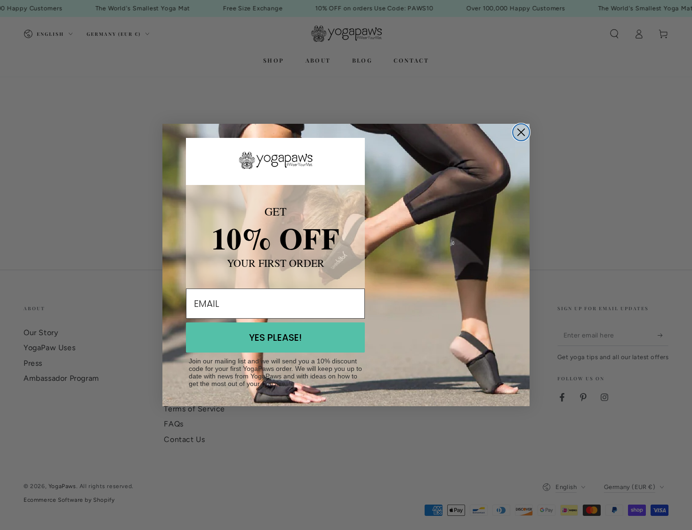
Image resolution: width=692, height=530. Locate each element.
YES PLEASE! (275, 337)
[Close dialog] (521, 132)
